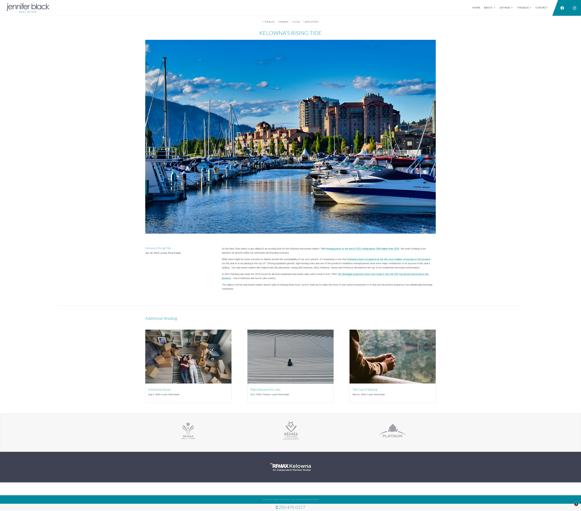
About (488, 7)
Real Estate (174, 253)
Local (164, 253)
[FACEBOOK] (562, 8)
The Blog (523, 7)
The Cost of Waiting (365, 389)
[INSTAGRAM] (574, 8)
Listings (504, 7)
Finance (267, 394)
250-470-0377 (292, 507)
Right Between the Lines (265, 389)
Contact (542, 7)
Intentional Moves (159, 389)
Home (476, 7)
